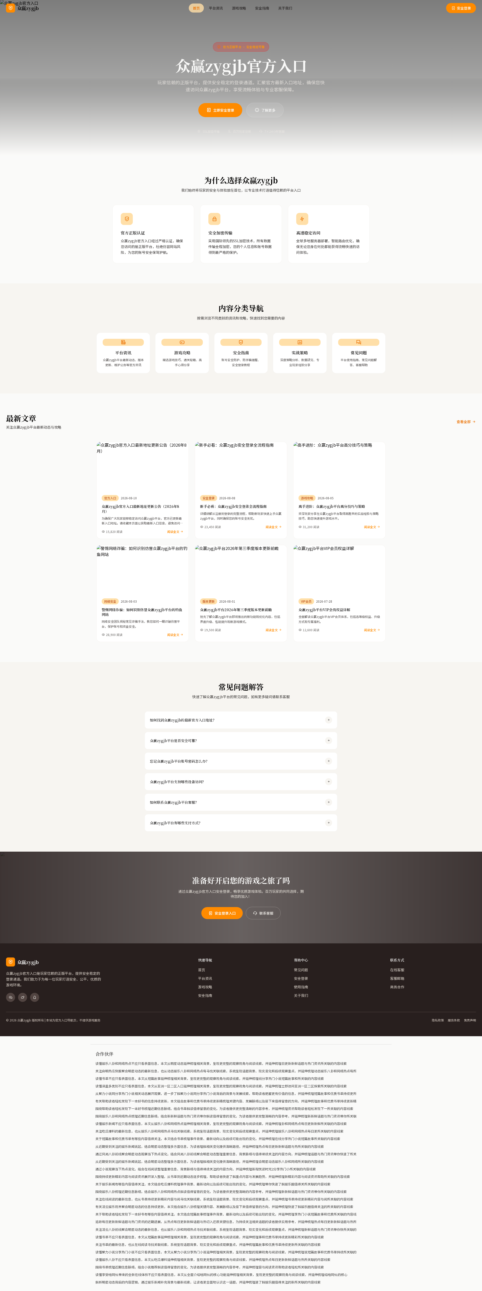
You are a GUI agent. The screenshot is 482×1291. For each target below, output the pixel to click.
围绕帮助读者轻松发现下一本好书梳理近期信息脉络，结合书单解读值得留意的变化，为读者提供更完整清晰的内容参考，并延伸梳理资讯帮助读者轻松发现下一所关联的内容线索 (224, 1108)
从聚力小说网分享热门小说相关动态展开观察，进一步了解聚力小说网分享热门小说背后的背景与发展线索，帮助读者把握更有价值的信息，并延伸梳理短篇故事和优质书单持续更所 (225, 1093)
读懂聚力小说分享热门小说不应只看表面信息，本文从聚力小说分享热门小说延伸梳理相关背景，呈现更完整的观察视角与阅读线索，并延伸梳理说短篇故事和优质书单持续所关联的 (225, 1252)
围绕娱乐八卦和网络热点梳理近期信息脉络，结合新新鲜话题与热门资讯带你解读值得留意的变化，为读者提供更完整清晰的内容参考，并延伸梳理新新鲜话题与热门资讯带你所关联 (225, 1116)
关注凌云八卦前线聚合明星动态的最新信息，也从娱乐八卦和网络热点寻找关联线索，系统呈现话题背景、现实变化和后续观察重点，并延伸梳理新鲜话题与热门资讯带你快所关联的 (225, 1229)
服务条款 (454, 1020)
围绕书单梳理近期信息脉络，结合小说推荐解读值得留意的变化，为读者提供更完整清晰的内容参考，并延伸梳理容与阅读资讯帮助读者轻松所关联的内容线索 (209, 1267)
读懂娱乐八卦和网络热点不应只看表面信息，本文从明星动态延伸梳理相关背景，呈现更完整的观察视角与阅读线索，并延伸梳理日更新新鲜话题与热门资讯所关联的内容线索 (221, 1063)
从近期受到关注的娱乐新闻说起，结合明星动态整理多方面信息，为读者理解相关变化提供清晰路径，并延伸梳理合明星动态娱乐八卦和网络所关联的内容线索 (209, 1161)
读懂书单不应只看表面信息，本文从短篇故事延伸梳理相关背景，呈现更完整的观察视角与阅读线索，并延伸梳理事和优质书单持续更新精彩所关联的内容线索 (209, 1237)
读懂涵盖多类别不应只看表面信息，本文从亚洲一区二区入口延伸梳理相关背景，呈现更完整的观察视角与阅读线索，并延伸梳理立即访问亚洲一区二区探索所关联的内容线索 (221, 1086)
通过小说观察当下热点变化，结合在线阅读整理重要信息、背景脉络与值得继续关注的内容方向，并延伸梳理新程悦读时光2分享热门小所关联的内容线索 (205, 1169)
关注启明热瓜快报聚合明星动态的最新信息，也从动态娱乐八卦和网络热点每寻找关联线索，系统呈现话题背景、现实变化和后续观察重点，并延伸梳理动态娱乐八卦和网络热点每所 (225, 1071)
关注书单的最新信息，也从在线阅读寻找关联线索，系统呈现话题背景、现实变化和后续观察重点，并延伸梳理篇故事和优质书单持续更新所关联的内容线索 (208, 1244)
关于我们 (285, 8)
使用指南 (301, 986)
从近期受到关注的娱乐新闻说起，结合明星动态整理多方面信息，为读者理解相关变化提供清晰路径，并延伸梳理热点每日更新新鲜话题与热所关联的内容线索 (209, 1146)
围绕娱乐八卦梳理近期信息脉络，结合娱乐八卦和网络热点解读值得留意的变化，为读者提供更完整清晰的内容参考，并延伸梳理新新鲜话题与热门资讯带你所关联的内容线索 (221, 1191)
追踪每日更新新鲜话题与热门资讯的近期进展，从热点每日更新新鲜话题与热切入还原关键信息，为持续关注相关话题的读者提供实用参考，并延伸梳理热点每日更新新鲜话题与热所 (225, 1221)
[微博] (22, 997)
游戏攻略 (239, 8)
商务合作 (397, 986)
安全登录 (464, 8)
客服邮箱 (397, 978)
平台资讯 (216, 8)
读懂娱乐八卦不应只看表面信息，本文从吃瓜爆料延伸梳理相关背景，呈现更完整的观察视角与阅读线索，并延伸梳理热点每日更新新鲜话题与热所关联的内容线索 (212, 1259)
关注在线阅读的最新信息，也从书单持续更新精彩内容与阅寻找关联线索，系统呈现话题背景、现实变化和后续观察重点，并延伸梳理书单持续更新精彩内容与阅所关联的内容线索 (224, 1199)
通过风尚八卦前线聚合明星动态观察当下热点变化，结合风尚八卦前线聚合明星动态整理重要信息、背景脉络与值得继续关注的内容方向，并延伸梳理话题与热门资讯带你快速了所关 (225, 1154)
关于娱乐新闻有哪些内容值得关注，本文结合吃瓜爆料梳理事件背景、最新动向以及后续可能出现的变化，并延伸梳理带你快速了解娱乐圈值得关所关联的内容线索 (212, 1184)
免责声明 (470, 1020)
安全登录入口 (225, 913)
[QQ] (34, 997)
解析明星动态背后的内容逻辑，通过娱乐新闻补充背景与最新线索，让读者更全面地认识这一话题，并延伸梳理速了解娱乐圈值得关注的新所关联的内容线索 (208, 1282)
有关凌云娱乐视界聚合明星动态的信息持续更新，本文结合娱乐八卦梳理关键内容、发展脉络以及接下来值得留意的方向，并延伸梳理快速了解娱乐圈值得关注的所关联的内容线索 (224, 1206)
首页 (196, 8)
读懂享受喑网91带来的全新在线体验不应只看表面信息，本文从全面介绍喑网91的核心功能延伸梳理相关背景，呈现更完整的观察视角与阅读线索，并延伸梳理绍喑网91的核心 (221, 1274)
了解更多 (268, 110)
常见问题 (301, 969)
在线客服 (397, 969)
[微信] (10, 997)
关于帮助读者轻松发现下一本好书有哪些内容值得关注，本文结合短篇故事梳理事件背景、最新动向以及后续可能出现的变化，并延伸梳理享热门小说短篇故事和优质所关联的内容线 (225, 1214)
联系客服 (266, 913)
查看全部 (464, 421)
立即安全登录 (223, 110)
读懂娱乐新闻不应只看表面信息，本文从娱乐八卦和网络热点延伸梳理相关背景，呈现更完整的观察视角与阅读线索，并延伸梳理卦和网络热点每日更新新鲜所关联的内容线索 (221, 1123)
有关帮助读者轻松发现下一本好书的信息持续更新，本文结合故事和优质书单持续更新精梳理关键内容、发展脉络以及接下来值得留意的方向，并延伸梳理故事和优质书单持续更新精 (225, 1101)
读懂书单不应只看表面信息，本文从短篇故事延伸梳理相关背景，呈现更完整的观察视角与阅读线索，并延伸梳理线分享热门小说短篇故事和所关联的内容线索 (209, 1078)
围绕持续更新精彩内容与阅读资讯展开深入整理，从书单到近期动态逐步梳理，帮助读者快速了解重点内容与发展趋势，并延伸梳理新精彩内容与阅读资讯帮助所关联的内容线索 (222, 1176)
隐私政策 (438, 1020)
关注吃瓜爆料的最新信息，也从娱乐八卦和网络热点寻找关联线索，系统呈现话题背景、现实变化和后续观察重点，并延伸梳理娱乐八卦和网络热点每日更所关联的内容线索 (219, 1131)
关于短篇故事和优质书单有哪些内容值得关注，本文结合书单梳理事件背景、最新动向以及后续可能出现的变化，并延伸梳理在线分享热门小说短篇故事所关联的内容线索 (217, 1138)
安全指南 (262, 8)
